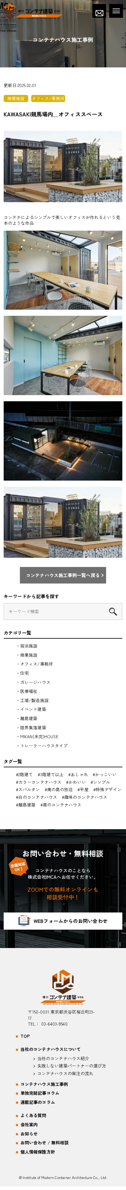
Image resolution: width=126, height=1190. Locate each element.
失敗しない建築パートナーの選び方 (71, 1066)
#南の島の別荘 (59, 789)
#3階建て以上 (51, 774)
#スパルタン (28, 789)
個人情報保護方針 (37, 1152)
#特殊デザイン (107, 789)
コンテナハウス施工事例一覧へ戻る (63, 575)
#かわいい (76, 782)
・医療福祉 (27, 691)
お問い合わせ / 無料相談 (44, 1143)
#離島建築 (26, 805)
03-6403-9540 (54, 1024)
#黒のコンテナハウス (61, 805)
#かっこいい (105, 774)
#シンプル (100, 782)
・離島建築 (27, 718)
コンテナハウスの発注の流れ (65, 1073)
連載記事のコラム (37, 1102)
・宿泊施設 (27, 646)
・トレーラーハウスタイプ (42, 745)
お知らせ (29, 1134)
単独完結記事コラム (39, 1093)
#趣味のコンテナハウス (84, 797)
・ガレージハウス (33, 682)
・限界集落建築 (31, 727)
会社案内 (29, 1125)
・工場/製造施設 (32, 700)
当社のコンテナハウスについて (50, 1049)
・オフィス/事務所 (34, 664)
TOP (25, 1036)
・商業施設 (27, 655)
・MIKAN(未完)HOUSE (37, 736)
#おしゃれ (78, 774)
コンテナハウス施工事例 (44, 1084)
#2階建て (24, 774)
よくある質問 (33, 1115)
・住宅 (22, 673)
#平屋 (82, 789)
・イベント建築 (31, 709)
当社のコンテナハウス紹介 (63, 1058)
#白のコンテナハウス (36, 797)
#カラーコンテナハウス (38, 782)
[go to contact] (99, 11)
